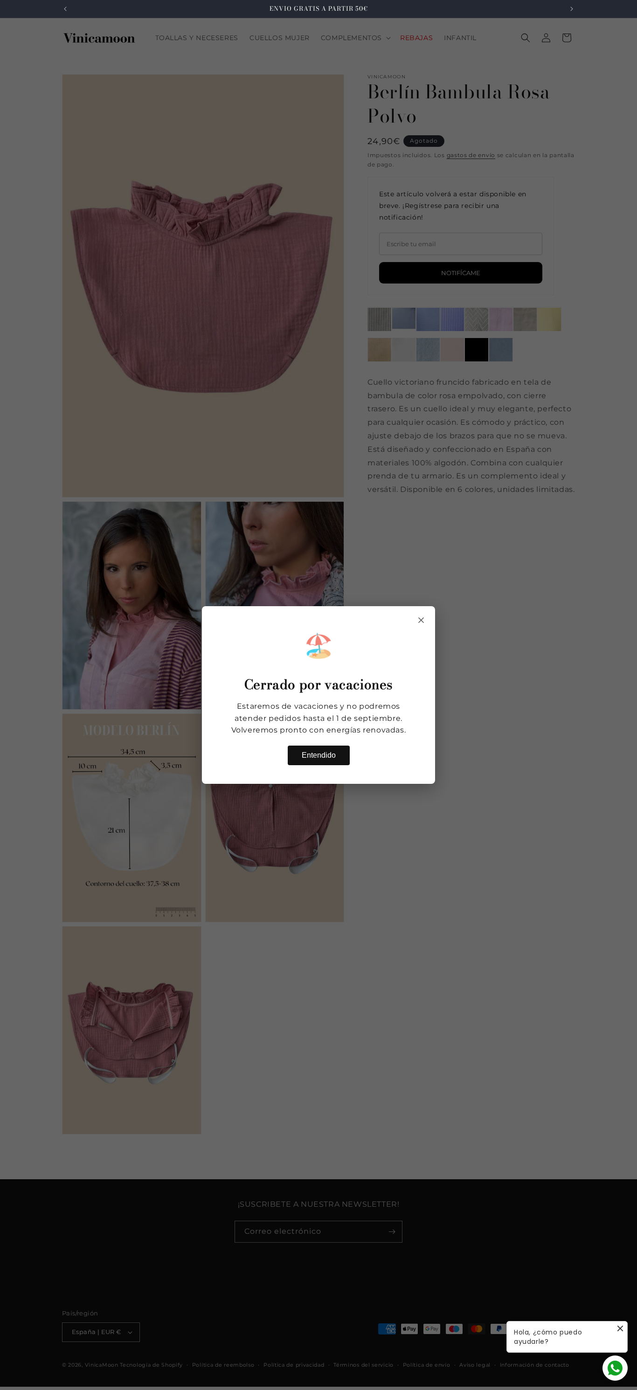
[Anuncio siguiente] (571, 9)
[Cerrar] (421, 620)
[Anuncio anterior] (65, 9)
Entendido (319, 755)
